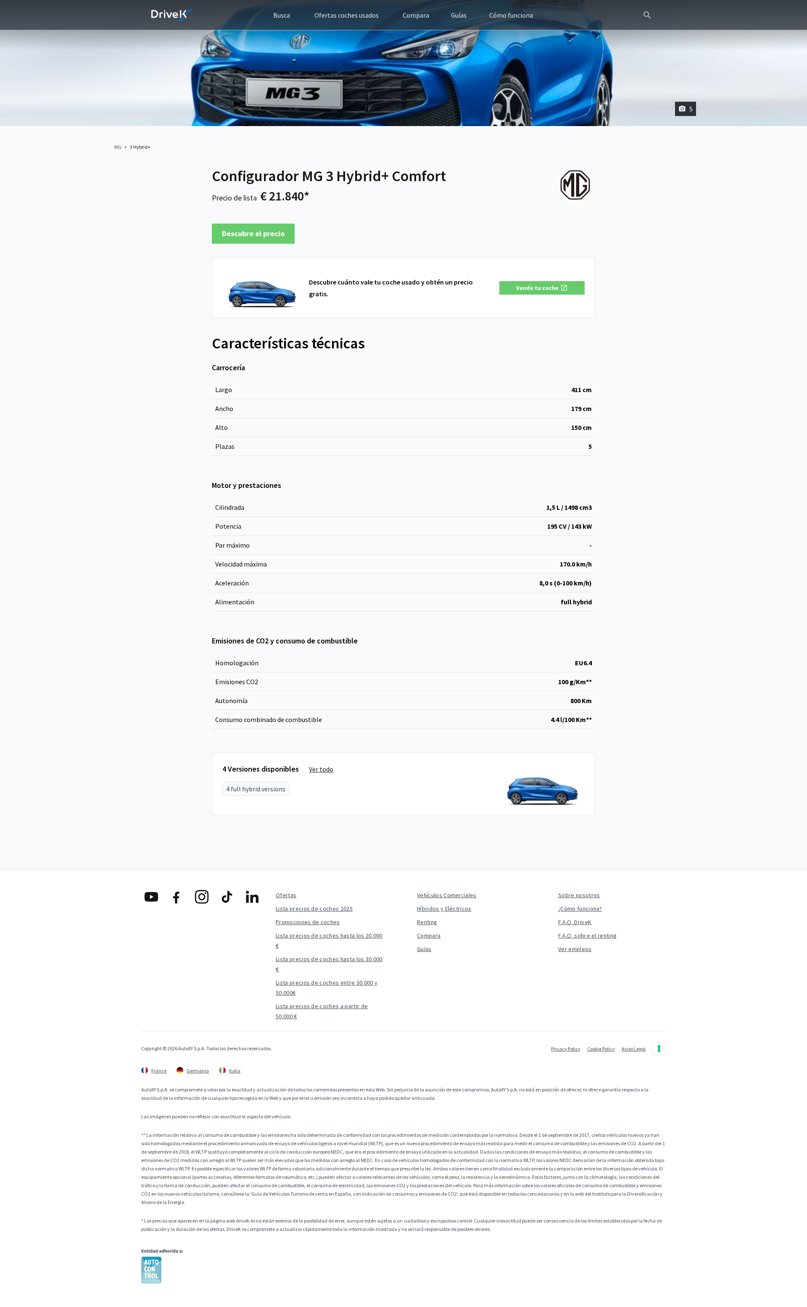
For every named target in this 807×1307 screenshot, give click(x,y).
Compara (428, 935)
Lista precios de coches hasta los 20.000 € (329, 940)
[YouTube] (151, 897)
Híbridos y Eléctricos (444, 908)
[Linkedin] (252, 897)
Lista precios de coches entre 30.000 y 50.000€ (326, 987)
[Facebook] (176, 897)
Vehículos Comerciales (447, 895)
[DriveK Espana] (172, 15)
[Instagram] (202, 897)
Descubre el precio (253, 233)
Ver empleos (575, 949)
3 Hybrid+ (140, 147)
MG (117, 147)
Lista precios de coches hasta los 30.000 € (329, 964)
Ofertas (286, 895)
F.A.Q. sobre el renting (587, 935)
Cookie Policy (601, 1049)
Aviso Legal (634, 1049)
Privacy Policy (565, 1049)
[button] (542, 288)
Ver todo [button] (321, 769)
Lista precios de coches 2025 (314, 908)
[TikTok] (227, 897)
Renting (427, 922)
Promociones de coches (308, 922)
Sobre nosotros (579, 895)
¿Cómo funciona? (580, 908)
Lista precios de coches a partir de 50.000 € (322, 1011)
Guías (424, 949)
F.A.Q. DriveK (574, 922)
